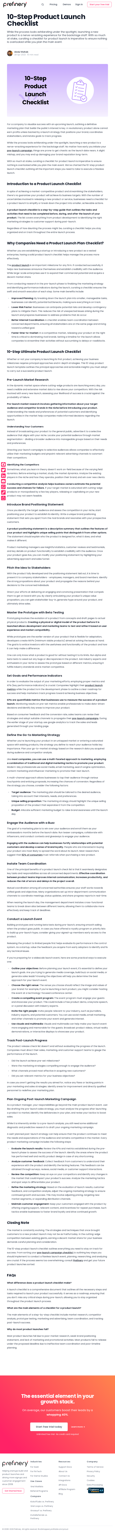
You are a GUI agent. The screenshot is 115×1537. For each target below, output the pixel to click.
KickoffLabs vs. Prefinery (42, 1501)
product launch (20, 265)
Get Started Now (13, 1490)
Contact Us (64, 1475)
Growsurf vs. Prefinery (41, 1510)
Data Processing (95, 1484)
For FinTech (36, 1471)
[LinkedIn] (3, 475)
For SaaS (34, 1467)
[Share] (3, 498)
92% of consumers (32, 854)
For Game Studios (39, 1475)
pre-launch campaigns (85, 718)
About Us (63, 1471)
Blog (61, 1493)
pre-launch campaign (19, 150)
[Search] (42, 4)
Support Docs (65, 1467)
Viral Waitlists (36, 1486)
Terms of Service (95, 1467)
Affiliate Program (67, 1489)
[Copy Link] (3, 492)
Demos (67, 4)
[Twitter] (3, 470)
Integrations (64, 1480)
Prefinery (78, 1260)
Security (91, 1475)
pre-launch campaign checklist (55, 1252)
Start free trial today (49, 1426)
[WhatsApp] (3, 487)
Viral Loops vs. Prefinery (41, 1506)
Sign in (79, 4)
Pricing (53, 4)
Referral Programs (39, 1491)
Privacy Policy (93, 1471)
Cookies (91, 1480)
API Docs (63, 1484)
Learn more (78, 1426)
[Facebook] (3, 464)
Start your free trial (99, 4)
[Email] (3, 481)
